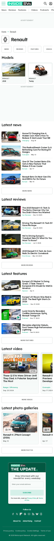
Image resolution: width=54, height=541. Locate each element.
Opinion (25, 291)
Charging (25, 140)
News (4, 10)
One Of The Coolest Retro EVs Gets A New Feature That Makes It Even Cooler (36, 163)
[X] (17, 514)
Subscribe (27, 493)
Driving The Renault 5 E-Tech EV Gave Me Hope (37, 224)
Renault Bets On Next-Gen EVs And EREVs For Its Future (36, 177)
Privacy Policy (32, 498)
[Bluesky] (37, 514)
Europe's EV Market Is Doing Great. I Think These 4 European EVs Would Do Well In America (37, 284)
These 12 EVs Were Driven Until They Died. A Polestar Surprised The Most (20, 378)
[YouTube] (29, 514)
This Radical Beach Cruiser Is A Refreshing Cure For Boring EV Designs (36, 149)
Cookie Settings (33, 531)
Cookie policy (20, 531)
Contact (37, 521)
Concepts (25, 154)
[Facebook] (13, 514)
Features (22, 10)
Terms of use (46, 531)
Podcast (25, 318)
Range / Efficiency (10, 387)
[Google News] (25, 514)
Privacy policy (8, 531)
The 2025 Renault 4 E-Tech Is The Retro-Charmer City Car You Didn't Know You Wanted (36, 210)
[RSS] (33, 514)
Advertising (27, 521)
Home (4, 32)
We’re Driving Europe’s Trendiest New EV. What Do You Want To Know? (37, 238)
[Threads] (41, 514)
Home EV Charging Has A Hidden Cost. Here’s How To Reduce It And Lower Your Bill (36, 135)
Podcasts (44, 10)
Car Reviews (26, 215)
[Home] (20, 3)
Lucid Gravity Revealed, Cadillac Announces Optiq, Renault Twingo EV (34, 313)
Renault (13, 32)
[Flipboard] (21, 514)
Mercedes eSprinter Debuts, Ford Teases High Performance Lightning (37, 327)
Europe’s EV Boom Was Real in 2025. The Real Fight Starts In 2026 (36, 299)
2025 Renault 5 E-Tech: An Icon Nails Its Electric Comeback (36, 252)
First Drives (26, 256)
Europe (24, 169)
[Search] (45, 3)
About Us (17, 521)
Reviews (12, 10)
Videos (34, 10)
